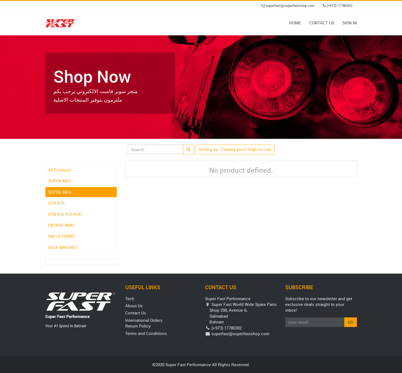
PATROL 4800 (60, 225)
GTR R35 (56, 203)
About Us (134, 305)
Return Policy (138, 326)
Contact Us (135, 312)
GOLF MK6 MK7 (62, 247)
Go (350, 322)
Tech (129, 298)
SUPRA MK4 (59, 192)
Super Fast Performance (67, 316)
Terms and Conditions (146, 333)
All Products (59, 170)
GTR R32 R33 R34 (64, 214)
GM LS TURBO (61, 236)
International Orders (143, 320)
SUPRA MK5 (59, 180)
